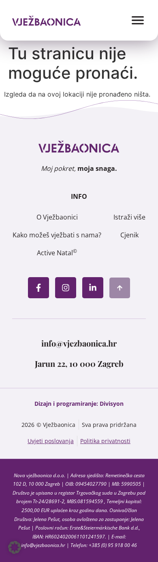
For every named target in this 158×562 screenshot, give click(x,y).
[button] (14, 547)
